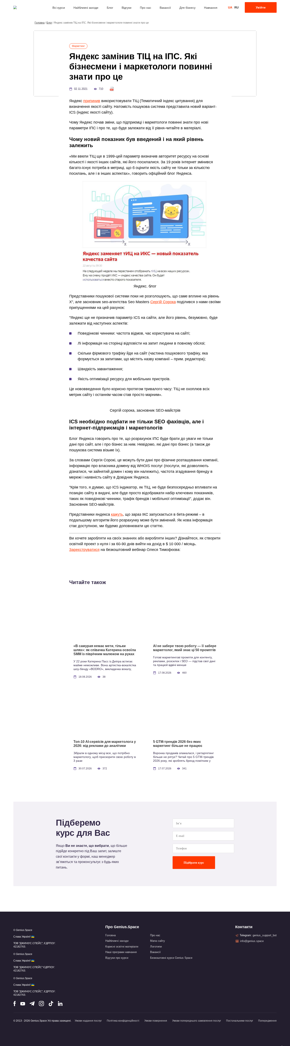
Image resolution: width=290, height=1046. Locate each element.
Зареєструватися (84, 550)
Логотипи (156, 946)
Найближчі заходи (85, 7)
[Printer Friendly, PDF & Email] (112, 89)
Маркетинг (78, 46)
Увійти (261, 7)
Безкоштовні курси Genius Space (171, 957)
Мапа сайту (157, 940)
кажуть (117, 514)
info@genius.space (252, 941)
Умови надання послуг (88, 1020)
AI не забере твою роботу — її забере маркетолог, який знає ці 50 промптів (184, 648)
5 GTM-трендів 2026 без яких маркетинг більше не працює (177, 744)
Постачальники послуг (239, 1020)
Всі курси (58, 7)
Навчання (210, 7)
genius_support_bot (265, 935)
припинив (91, 101)
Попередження (267, 1020)
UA (230, 7)
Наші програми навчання (121, 952)
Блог (110, 7)
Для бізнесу (187, 7)
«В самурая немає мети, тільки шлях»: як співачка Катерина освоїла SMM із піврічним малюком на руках (104, 650)
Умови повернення (155, 1020)
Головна (40, 22)
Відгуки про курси (116, 957)
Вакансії (165, 7)
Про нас (145, 7)
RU (236, 7)
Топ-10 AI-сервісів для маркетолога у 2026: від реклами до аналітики (104, 744)
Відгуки (126, 7)
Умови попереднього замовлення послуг (196, 1020)
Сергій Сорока (163, 302)
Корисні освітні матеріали (121, 946)
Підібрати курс (194, 862)
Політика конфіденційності (123, 1020)
